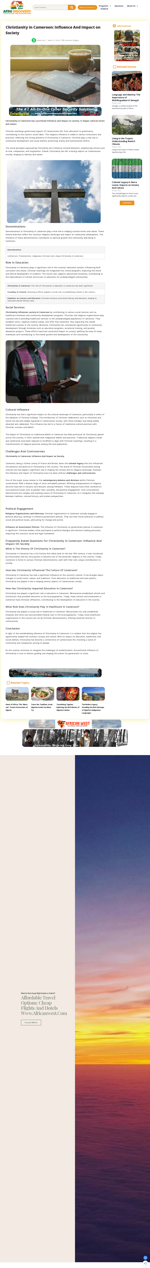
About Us (131, 6)
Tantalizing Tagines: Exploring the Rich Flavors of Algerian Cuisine (67, 707)
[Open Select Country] (94, 7)
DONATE (104, 9)
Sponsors (119, 6)
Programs (103, 6)
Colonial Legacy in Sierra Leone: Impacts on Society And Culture (125, 185)
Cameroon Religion (71, 40)
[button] (127, 203)
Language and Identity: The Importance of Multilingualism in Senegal (126, 97)
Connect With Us (31, 1022)
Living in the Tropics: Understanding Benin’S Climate (123, 141)
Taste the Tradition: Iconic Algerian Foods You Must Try (42, 707)
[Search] (72, 7)
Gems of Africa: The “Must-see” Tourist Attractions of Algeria (17, 707)
